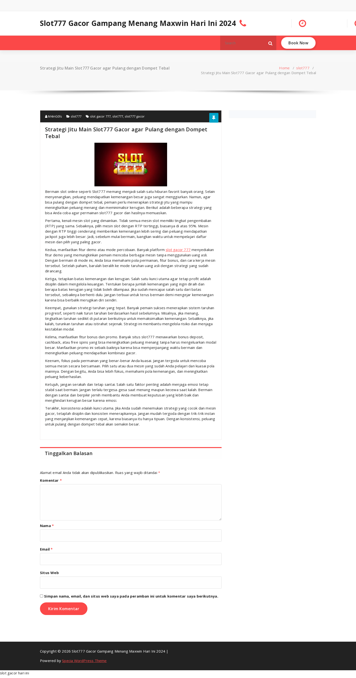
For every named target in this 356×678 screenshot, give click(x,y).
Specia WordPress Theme (84, 660)
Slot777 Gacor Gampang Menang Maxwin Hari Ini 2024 (138, 23)
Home (284, 67)
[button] (270, 43)
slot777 (302, 67)
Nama (47, 525)
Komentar (51, 480)
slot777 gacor (135, 116)
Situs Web (49, 572)
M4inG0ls (54, 116)
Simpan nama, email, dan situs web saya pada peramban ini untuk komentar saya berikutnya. (131, 596)
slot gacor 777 (100, 116)
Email (46, 549)
